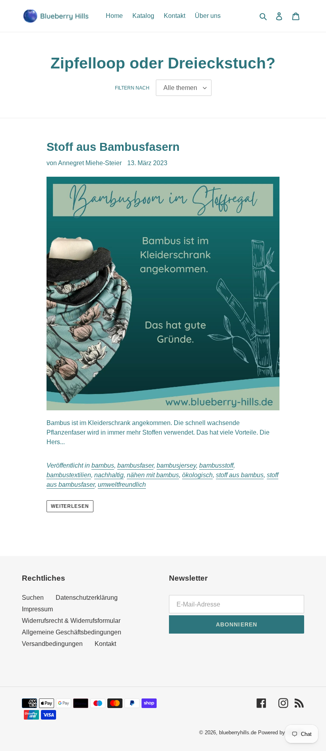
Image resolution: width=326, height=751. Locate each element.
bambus (102, 465)
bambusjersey (176, 465)
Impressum (37, 609)
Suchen (33, 597)
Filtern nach (132, 88)
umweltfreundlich (122, 484)
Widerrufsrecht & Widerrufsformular (71, 620)
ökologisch (197, 475)
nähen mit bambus (153, 475)
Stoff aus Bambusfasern (113, 146)
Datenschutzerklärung (87, 597)
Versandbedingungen (52, 643)
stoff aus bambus (240, 475)
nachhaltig (109, 475)
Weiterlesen (70, 506)
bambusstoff (216, 465)
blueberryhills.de (237, 732)
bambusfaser (135, 465)
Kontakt (105, 643)
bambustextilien (69, 475)
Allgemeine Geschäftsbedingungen (71, 632)
